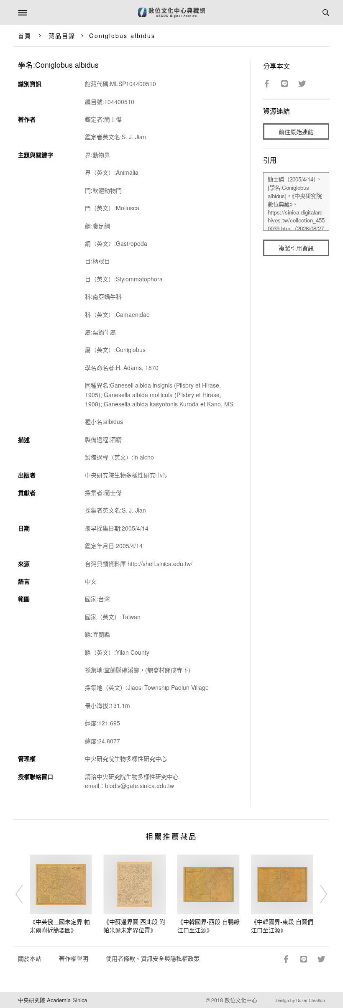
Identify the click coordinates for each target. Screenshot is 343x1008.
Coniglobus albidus (122, 35)
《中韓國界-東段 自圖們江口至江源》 (282, 925)
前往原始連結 (296, 132)
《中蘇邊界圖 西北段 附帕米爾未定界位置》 (134, 925)
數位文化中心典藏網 (171, 13)
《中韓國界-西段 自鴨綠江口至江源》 (208, 925)
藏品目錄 (62, 35)
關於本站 (29, 958)
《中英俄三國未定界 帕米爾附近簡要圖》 (60, 925)
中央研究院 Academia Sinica (52, 1000)
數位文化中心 (241, 1000)
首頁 (24, 35)
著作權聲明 (73, 958)
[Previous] (25, 894)
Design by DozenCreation (300, 1000)
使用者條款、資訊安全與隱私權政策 (153, 958)
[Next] (318, 894)
